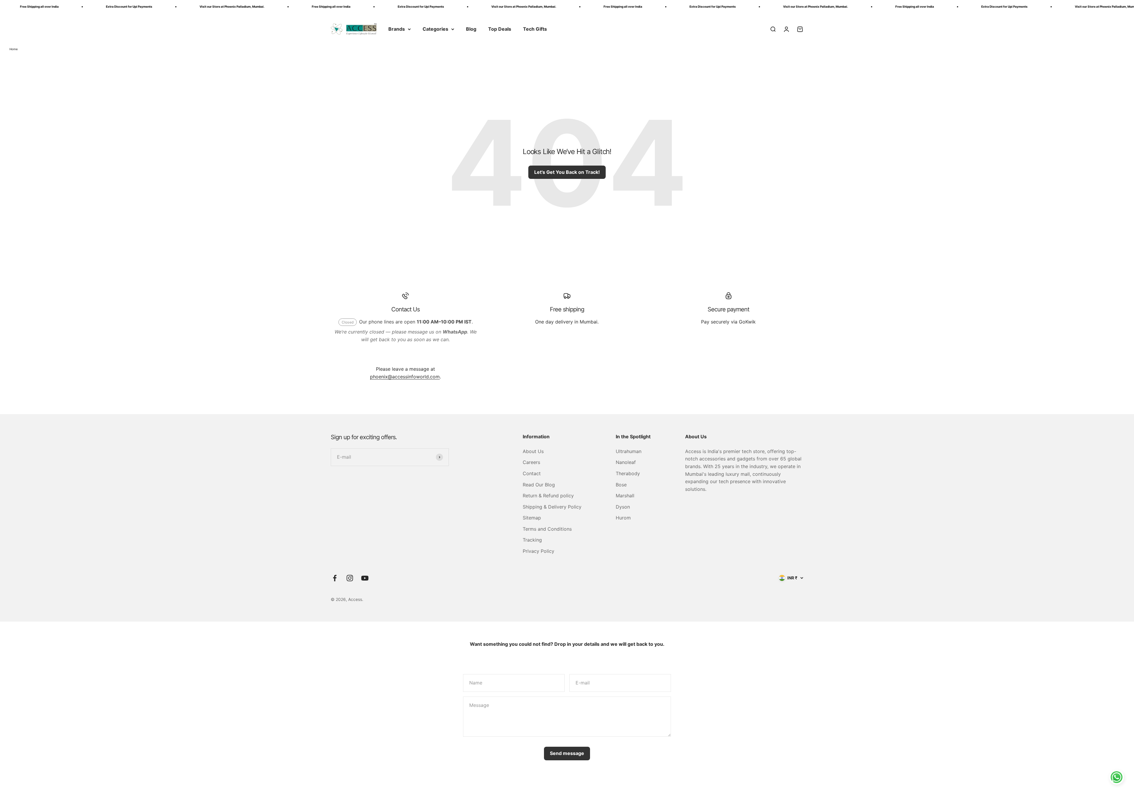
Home (13, 49)
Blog (471, 29)
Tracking (532, 540)
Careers (531, 462)
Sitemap (532, 518)
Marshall (625, 496)
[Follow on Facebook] (335, 578)
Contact (532, 473)
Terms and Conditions (547, 529)
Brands (396, 29)
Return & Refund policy (548, 496)
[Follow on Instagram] (350, 578)
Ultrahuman (628, 451)
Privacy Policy (538, 551)
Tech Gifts (535, 29)
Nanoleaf (626, 462)
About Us (533, 451)
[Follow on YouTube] (365, 578)
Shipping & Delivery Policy (552, 507)
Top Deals (499, 29)
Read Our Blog (539, 485)
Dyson (623, 507)
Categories (435, 29)
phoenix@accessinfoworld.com (405, 377)
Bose (621, 485)
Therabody (628, 473)
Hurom (623, 518)
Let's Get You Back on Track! (567, 172)
